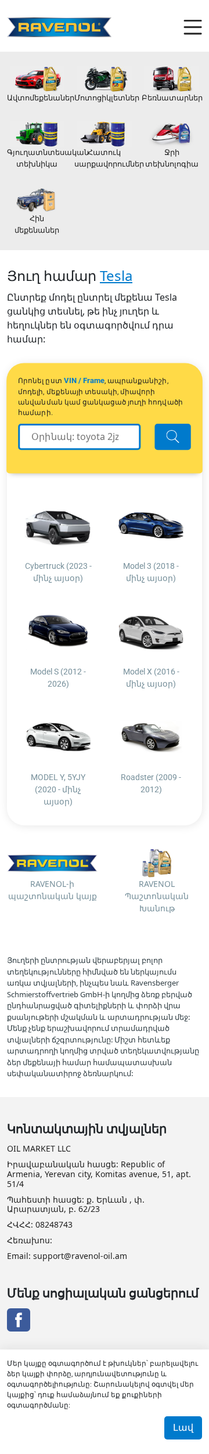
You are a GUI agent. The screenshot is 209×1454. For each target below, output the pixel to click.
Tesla (116, 275)
